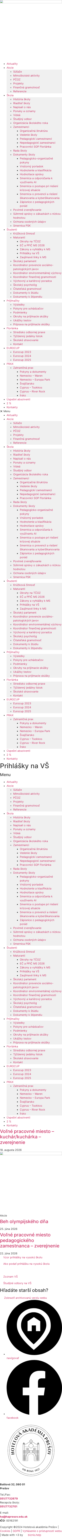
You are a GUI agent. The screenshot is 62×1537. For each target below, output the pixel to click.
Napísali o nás (22, 107)
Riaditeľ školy (21, 103)
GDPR (16, 1531)
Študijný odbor (22, 119)
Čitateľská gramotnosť (27, 288)
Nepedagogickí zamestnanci (37, 142)
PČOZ (17, 79)
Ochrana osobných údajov (29, 221)
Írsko (23, 395)
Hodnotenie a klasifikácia (35, 170)
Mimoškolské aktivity (26, 75)
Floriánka (12, 328)
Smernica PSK (22, 225)
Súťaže (17, 71)
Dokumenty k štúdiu (25, 292)
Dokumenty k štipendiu (27, 296)
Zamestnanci (21, 126)
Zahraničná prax (23, 367)
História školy (21, 99)
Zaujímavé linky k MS (33, 257)
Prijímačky (13, 300)
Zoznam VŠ (10, 1276)
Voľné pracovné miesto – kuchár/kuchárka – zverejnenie (27, 1136)
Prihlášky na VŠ (29, 253)
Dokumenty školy (24, 154)
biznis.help (34, 1535)
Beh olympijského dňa (24, 1221)
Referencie (19, 91)
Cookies (5, 1531)
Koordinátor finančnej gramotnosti (34, 277)
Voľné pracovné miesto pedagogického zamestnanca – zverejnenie (29, 1240)
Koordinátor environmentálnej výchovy (37, 273)
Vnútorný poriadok (31, 166)
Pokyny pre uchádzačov (28, 308)
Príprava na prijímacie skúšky (31, 324)
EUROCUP (13, 348)
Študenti (12, 229)
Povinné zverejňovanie (27, 209)
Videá (16, 115)
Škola (10, 95)
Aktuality (12, 63)
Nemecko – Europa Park (35, 379)
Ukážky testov (22, 320)
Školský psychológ (25, 284)
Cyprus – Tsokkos (31, 387)
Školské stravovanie (25, 340)
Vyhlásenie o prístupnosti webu (42, 1531)
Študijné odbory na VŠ (17, 1283)
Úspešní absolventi (18, 399)
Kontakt (18, 344)
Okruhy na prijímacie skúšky (30, 316)
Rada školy (20, 150)
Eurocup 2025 (22, 359)
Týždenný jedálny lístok (28, 336)
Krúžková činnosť (24, 233)
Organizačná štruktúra (34, 130)
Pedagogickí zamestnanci (36, 138)
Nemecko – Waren (31, 375)
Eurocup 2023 (22, 352)
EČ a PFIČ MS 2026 (32, 245)
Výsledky (19, 304)
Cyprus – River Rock (32, 391)
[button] (31, 411)
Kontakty (12, 407)
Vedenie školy (28, 134)
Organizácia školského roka (30, 123)
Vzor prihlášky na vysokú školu (22, 1257)
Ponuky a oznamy (24, 111)
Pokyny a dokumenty (33, 371)
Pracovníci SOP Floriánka (35, 146)
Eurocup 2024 (22, 356)
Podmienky (20, 312)
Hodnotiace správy (32, 174)
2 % (9, 403)
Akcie (10, 67)
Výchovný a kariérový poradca (32, 280)
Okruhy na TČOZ (30, 241)
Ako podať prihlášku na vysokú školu (26, 1263)
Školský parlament (24, 261)
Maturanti (19, 237)
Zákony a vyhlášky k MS (35, 249)
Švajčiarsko (27, 383)
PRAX (10, 363)
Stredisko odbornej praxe (29, 332)
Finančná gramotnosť (26, 87)
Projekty (18, 83)
